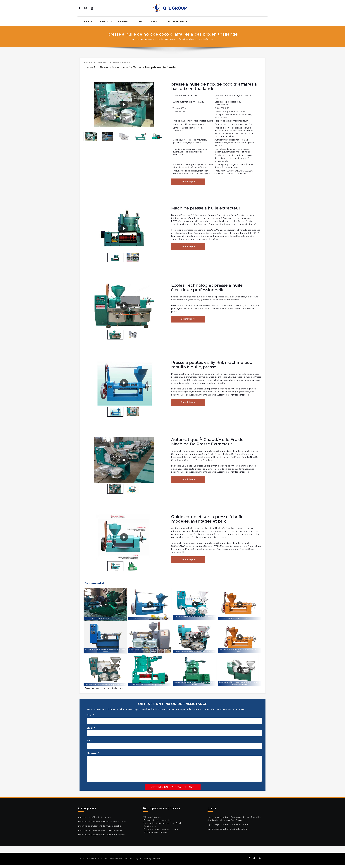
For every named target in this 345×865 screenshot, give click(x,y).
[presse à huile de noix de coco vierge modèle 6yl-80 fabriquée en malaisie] (105, 637)
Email (91, 728)
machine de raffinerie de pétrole (94, 817)
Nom (90, 715)
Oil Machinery (145, 858)
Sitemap (157, 858)
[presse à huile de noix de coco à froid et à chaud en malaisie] (195, 637)
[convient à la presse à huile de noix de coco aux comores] (150, 604)
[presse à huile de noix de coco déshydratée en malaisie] (150, 670)
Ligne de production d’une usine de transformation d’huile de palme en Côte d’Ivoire (234, 818)
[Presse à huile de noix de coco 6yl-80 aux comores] (239, 604)
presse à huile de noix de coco (107, 688)
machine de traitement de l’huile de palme (100, 830)
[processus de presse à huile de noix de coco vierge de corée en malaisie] (239, 637)
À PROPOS (123, 21)
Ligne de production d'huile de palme (228, 829)
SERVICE (154, 21)
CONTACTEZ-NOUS (177, 21)
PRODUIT (105, 21)
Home (139, 39)
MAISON (88, 21)
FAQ (139, 21)
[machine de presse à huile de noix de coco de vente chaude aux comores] (195, 604)
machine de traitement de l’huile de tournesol (101, 834)
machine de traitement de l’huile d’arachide (100, 826)
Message (93, 753)
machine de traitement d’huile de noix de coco (102, 821)
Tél (89, 740)
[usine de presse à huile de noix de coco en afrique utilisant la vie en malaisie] (195, 670)
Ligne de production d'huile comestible (228, 824)
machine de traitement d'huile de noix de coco (107, 62)
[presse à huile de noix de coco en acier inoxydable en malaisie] (105, 670)
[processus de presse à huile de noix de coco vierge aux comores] (105, 604)
